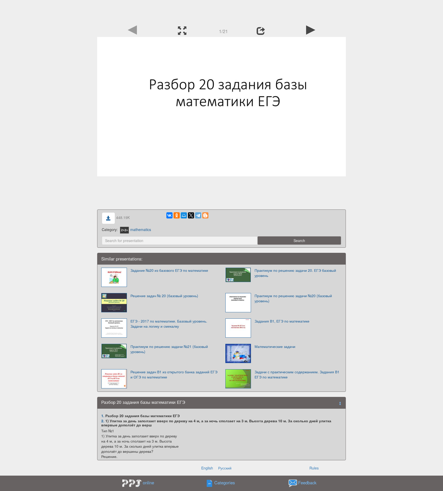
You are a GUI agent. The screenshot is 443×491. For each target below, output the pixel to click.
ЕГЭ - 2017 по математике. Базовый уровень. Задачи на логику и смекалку (168, 323)
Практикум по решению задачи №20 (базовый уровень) (293, 298)
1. (102, 415)
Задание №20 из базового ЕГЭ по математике (169, 270)
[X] (191, 215)
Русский (224, 467)
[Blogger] (205, 215)
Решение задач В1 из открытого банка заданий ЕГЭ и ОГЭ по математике (173, 374)
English (207, 467)
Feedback (307, 482)
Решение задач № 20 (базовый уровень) (164, 295)
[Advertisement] (221, 11)
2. (102, 420)
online (148, 482)
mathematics (140, 229)
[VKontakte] (169, 215)
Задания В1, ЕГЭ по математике (282, 321)
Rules (314, 467)
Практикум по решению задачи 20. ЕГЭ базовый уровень (295, 273)
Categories (224, 482)
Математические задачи (275, 346)
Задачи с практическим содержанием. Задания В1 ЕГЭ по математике (297, 374)
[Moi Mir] (184, 215)
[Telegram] (198, 215)
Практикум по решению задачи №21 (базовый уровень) (169, 349)
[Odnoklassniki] (177, 215)
